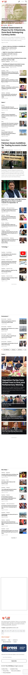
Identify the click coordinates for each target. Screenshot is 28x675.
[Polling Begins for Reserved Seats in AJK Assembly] (23, 515)
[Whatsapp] (18, 631)
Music (7, 480)
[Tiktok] (13, 631)
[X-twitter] (16, 631)
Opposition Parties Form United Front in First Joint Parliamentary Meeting (13, 382)
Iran (25, 349)
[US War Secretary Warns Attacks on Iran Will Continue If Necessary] (23, 210)
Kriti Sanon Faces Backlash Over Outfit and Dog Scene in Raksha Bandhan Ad (8, 218)
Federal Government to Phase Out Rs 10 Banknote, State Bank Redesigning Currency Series (13, 31)
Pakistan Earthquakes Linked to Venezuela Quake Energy (8, 321)
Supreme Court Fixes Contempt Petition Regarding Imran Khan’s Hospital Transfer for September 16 (13, 200)
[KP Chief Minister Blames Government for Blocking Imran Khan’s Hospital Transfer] (23, 497)
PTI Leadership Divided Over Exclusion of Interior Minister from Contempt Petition (13, 417)
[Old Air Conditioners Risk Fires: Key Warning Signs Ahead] (23, 270)
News (11, 25)
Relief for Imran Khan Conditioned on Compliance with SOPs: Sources (10, 87)
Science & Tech (9, 259)
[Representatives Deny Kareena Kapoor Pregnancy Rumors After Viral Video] (23, 522)
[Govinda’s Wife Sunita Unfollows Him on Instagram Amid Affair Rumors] (23, 475)
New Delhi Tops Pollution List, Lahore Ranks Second (9, 329)
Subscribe (14, 661)
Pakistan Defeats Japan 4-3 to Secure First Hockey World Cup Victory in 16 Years (9, 532)
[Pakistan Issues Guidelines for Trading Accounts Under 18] (14, 160)
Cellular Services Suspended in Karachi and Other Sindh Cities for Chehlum (9, 116)
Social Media (8, 252)
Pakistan (8, 55)
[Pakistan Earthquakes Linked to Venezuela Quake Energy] (23, 321)
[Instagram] (8, 631)
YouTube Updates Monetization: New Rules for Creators (8, 254)
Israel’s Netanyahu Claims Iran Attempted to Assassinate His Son (9, 225)
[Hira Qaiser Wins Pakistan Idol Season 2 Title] (23, 482)
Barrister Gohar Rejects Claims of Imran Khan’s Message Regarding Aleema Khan (12, 430)
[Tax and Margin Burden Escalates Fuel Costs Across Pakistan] (23, 489)
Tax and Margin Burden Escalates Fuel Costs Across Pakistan (8, 490)
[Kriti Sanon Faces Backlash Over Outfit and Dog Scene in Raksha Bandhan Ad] (23, 217)
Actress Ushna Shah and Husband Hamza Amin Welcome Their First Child (9, 96)
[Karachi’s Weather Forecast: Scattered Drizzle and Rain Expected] (23, 107)
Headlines (5, 25)
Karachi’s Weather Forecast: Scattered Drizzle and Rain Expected (9, 107)
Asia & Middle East (5, 238)
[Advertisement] (14, 299)
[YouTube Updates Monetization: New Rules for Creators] (23, 254)
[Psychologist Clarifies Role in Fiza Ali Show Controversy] (23, 344)
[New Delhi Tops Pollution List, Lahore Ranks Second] (23, 329)
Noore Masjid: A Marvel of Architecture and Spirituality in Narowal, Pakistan (8, 133)
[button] (19, 1)
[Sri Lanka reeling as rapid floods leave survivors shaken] (23, 336)
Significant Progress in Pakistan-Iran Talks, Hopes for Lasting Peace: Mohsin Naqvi (9, 241)
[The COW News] (4, 1)
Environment (3, 319)
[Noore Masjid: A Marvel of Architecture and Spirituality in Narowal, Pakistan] (23, 132)
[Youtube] (2, 631)
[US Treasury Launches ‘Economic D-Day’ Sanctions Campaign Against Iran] (23, 506)
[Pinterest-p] (10, 631)
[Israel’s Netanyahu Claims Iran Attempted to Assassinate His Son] (23, 225)
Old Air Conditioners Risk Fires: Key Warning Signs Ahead (9, 271)
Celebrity (3, 61)
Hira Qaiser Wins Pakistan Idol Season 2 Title (8, 482)
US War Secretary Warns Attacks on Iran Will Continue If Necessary (9, 210)
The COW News (6, 349)
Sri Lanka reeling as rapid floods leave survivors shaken (8, 336)
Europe (2, 223)
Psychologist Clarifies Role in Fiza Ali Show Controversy (9, 344)
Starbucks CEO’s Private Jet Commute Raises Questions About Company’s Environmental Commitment (9, 124)
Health (7, 67)
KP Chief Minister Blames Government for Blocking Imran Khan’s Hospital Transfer (8, 498)
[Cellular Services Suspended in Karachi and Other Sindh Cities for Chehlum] (23, 115)
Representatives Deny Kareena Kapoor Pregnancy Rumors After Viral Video (9, 523)
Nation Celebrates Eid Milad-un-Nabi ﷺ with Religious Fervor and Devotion (13, 47)
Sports (7, 528)
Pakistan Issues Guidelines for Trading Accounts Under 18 (14, 145)
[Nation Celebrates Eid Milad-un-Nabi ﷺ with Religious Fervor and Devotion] (23, 81)
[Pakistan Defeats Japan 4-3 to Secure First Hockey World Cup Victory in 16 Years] (23, 531)
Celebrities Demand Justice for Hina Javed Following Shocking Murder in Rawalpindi (9, 233)
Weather (3, 105)
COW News (20, 349)
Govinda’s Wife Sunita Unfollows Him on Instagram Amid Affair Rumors (9, 475)
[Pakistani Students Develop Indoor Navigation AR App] (23, 278)
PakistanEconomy (9, 150)
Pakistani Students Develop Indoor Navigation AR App (9, 278)
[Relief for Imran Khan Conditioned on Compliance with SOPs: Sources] (23, 88)
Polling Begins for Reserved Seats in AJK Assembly (9, 515)
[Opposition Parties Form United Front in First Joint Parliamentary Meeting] (14, 366)
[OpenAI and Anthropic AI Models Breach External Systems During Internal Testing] (23, 262)
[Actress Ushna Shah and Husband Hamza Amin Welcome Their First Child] (23, 95)
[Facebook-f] (5, 631)
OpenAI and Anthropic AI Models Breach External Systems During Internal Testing (9, 263)
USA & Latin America (10, 208)
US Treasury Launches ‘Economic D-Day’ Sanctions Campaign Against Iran (9, 507)
